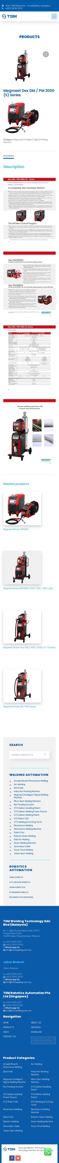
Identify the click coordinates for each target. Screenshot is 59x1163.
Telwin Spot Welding (23, 853)
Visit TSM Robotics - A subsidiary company (28, 6)
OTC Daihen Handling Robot (27, 808)
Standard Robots (19, 892)
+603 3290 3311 (13, 8)
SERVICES (36, 1027)
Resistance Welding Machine (27, 829)
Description (8, 156)
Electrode (18, 788)
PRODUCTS (8, 1027)
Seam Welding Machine (25, 843)
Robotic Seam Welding (25, 836)
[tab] (29, 155)
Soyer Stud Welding (23, 850)
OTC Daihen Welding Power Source (30, 811)
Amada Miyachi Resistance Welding (31, 781)
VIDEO (6, 1032)
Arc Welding (19, 784)
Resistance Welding (23, 825)
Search (45, 754)
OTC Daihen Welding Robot (26, 815)
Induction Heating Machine (27, 791)
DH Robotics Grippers (21, 897)
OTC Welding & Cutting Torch (28, 822)
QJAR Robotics (17, 887)
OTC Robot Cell (21, 818)
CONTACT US (9, 1036)
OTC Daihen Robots (19, 882)
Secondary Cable (22, 846)
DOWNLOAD (36, 1032)
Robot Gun (19, 832)
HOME (6, 1022)
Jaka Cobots (16, 877)
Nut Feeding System (24, 804)
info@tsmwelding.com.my (18, 950)
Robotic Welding (21, 839)
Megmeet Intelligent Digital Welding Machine (31, 796)
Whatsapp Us (12, 947)
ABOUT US (36, 1022)
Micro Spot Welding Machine (27, 801)
